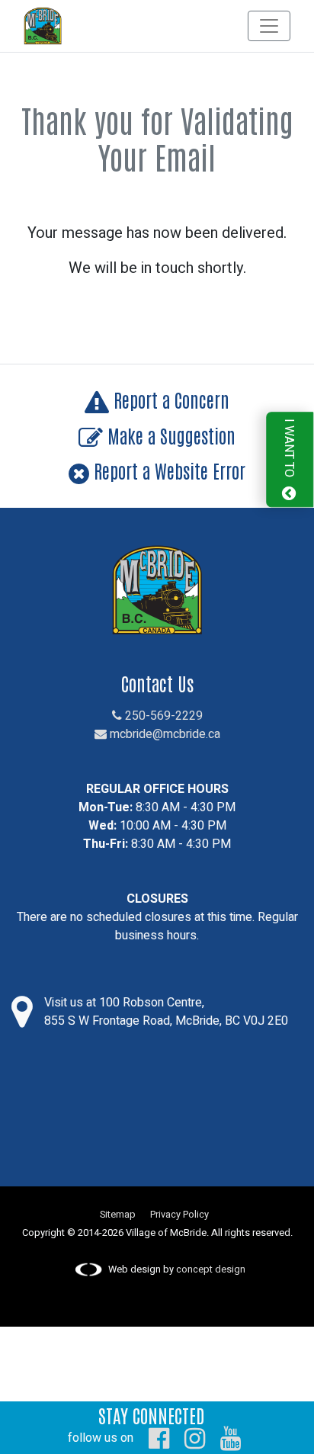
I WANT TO (289, 449)
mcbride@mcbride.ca (163, 734)
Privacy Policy (179, 1214)
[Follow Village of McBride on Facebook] (159, 1438)
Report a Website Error (167, 470)
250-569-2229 (162, 716)
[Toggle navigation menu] (269, 26)
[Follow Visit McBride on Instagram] (194, 1438)
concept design (210, 1269)
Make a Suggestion (169, 435)
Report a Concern (169, 399)
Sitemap (118, 1214)
